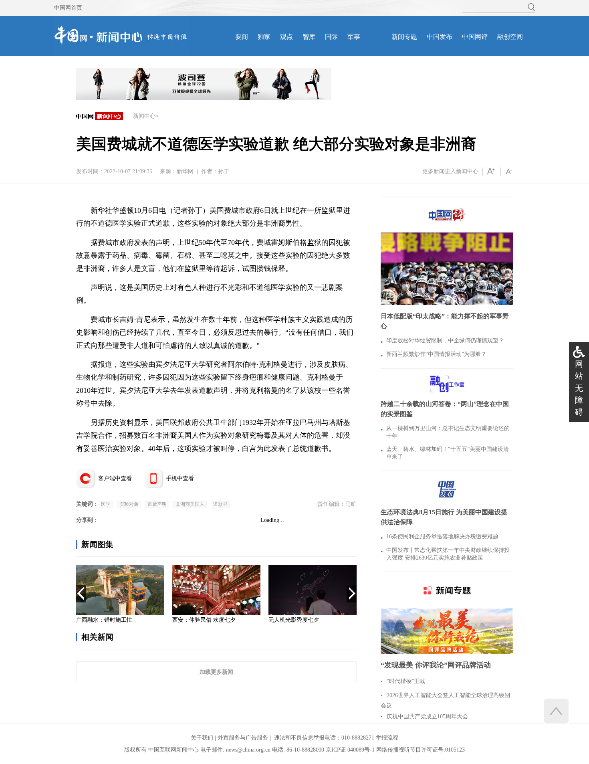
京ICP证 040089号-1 (350, 750)
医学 (106, 504)
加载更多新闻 (216, 672)
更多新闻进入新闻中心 (450, 171)
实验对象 (129, 504)
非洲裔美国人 (189, 504)
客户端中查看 (115, 478)
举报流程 (387, 738)
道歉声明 (157, 504)
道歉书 (220, 504)
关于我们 (202, 738)
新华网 (185, 171)
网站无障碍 (579, 388)
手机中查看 (180, 478)
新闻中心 (144, 116)
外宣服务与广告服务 (243, 738)
